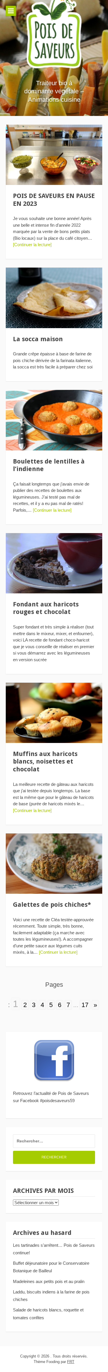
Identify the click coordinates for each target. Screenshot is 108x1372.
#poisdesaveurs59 (57, 1100)
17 (85, 1004)
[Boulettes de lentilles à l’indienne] (54, 420)
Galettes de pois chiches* (52, 904)
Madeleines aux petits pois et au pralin (48, 1281)
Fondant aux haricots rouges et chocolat (46, 608)
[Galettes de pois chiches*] (54, 863)
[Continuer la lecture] (32, 244)
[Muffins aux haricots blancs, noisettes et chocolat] (54, 713)
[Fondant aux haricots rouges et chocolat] (54, 563)
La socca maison (38, 339)
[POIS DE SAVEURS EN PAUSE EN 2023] (54, 155)
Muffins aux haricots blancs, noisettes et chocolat (45, 761)
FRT (70, 1362)
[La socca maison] (54, 298)
